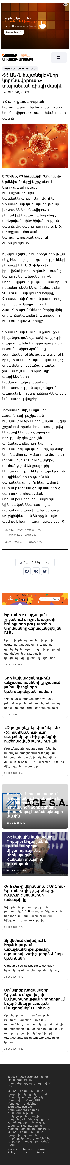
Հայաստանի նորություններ (20, 68)
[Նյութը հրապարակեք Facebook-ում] (27, 571)
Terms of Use (28, 1151)
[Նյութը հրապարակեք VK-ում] (36, 571)
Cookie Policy (41, 1151)
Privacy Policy (12, 1151)
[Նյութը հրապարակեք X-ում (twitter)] (45, 571)
